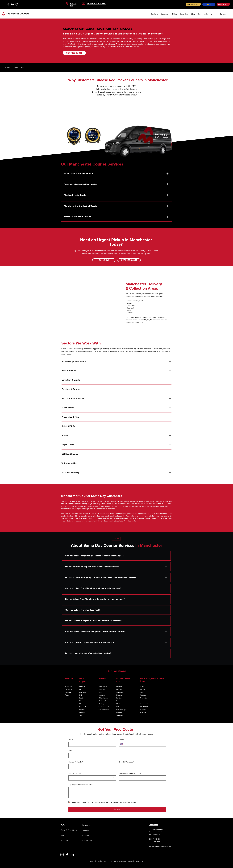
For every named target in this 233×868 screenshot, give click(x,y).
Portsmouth (144, 704)
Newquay (143, 695)
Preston (82, 710)
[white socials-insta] (62, 855)
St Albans (119, 715)
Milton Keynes (103, 698)
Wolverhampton (104, 710)
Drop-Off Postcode (126, 762)
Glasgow (68, 692)
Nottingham (103, 704)
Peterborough (121, 710)
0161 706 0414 (154, 839)
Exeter (142, 692)
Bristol (142, 686)
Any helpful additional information (81, 784)
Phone (122, 739)
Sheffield (82, 712)
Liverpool (82, 701)
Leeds (81, 698)
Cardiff (142, 689)
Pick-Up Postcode (75, 762)
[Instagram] (16, 4)
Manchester (83, 704)
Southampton (144, 707)
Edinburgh (68, 689)
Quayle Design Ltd (136, 861)
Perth (67, 695)
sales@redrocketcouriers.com (160, 846)
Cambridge (120, 692)
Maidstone (120, 704)
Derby (101, 692)
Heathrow (119, 695)
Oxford (118, 707)
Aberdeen (68, 686)
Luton (118, 701)
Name (71, 739)
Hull (80, 695)
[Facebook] (67, 855)
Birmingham (103, 686)
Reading (119, 712)
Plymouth (143, 698)
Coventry (102, 689)
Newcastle (83, 707)
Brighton (119, 689)
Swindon (143, 712)
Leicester (102, 695)
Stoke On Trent (104, 707)
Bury (80, 689)
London (118, 698)
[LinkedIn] (12, 4)
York (81, 715)
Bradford (82, 686)
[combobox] (92, 778)
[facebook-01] (8, 4)
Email (70, 751)
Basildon (119, 686)
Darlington (82, 692)
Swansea (143, 710)
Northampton (103, 701)
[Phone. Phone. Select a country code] (122, 744)
